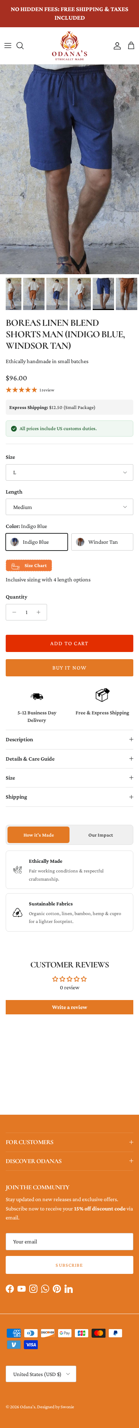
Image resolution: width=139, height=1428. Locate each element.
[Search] (23, 45)
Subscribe (69, 1265)
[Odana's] (69, 46)
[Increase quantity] (40, 612)
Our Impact (100, 835)
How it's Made (39, 835)
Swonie (67, 1406)
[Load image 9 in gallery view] (69, 169)
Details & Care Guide (30, 759)
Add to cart (69, 643)
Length (14, 492)
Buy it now (69, 668)
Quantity (16, 597)
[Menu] (8, 45)
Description (19, 739)
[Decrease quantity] (12, 612)
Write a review (69, 1007)
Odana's (27, 1406)
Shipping (16, 797)
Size (10, 457)
